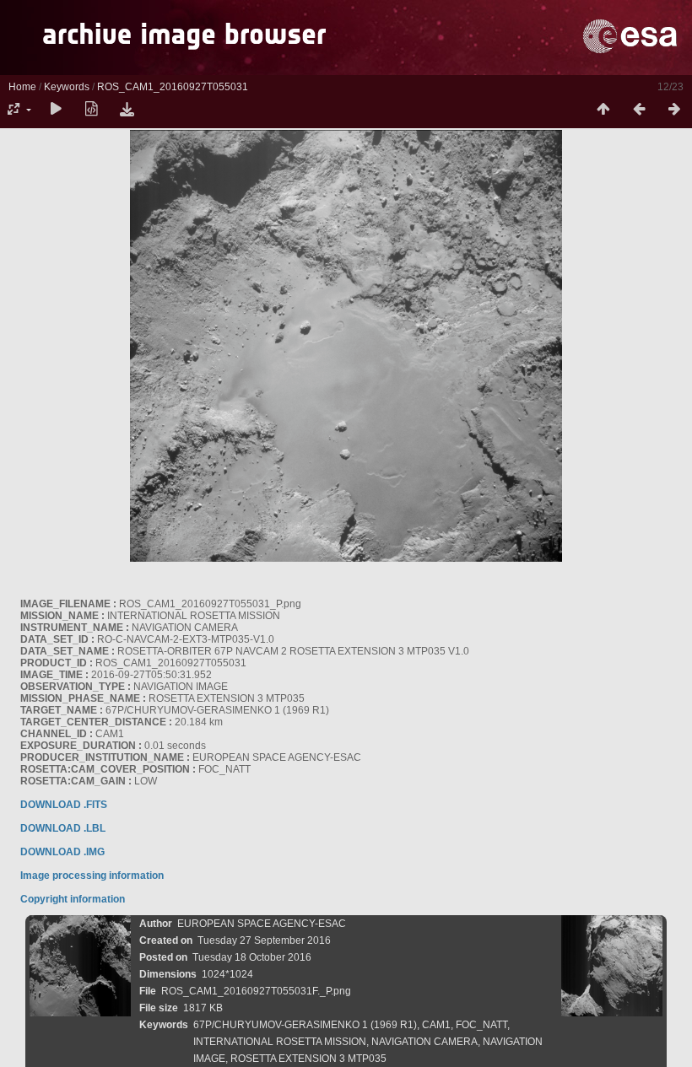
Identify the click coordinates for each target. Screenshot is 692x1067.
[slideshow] (55, 109)
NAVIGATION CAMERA (424, 1042)
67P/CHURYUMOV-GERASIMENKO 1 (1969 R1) (305, 1025)
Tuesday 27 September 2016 (264, 940)
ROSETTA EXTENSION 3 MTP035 (308, 1058)
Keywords (66, 87)
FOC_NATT (481, 1025)
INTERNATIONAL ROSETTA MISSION (279, 1042)
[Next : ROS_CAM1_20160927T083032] (674, 109)
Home (22, 87)
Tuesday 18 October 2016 (251, 957)
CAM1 (436, 1025)
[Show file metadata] (91, 109)
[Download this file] (126, 109)
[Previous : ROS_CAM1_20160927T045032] (639, 109)
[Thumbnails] (603, 109)
